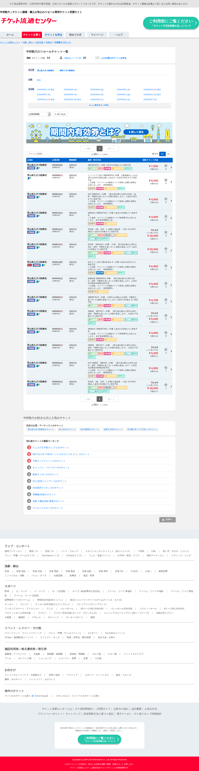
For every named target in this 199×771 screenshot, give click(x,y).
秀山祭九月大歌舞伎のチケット (41, 429)
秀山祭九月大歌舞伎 (45, 70)
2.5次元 (134, 571)
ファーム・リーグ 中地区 (151, 591)
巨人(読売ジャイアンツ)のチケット (50, 481)
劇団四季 (163, 571)
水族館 (37, 654)
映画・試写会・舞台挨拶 (79, 637)
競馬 (92, 617)
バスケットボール (148, 608)
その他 (98, 658)
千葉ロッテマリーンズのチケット (49, 461)
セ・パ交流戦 (58, 591)
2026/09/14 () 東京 (72, 99)
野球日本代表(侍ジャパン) (50, 600)
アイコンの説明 (35, 154)
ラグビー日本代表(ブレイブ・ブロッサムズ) (75, 613)
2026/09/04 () (97, 90)
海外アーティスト (155, 555)
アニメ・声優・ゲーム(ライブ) (20, 555)
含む (162, 154)
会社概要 (136, 708)
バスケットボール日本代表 (18, 613)
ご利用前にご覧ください (171, 23)
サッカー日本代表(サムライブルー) (52, 604)
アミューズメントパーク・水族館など (23, 675)
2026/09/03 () (70, 90)
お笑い (148, 571)
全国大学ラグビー (165, 613)
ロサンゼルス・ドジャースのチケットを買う (78, 696)
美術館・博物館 (77, 654)
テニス (50, 608)
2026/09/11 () (123, 94)
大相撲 (8, 617)
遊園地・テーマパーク (15, 654)
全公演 (31, 70)
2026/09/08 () (70, 94)
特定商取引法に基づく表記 (98, 713)
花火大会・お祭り (106, 637)
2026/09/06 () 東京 (152, 90)
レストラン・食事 (67, 658)
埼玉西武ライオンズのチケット (48, 488)
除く (169, 154)
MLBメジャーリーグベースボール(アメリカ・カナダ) (96, 600)
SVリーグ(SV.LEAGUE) (92, 608)
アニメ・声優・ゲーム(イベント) (65, 633)
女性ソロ (49, 551)
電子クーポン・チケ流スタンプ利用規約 (139, 713)
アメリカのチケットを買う (18, 696)
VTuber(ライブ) (74, 555)
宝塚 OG (119, 571)
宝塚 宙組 (86, 571)
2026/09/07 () (43, 94)
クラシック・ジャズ (181, 555)
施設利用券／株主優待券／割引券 (26, 648)
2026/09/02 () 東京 (46, 90)
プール (8, 658)
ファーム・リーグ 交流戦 (26, 595)
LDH (153, 551)
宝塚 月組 (37, 571)
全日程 (31, 89)
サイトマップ (73, 713)
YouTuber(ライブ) (50, 555)
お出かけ (10, 669)
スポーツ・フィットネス (97, 675)
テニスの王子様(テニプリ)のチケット (51, 447)
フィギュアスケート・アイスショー (22, 608)
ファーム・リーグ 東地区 (119, 591)
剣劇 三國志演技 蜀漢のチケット (48, 501)
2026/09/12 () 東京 (152, 94)
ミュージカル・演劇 (14, 575)
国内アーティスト (13, 551)
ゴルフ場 (96, 654)
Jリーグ (24, 604)
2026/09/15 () (97, 99)
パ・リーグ (39, 591)
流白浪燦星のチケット (89, 429)
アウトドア (72, 675)
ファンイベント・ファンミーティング (23, 633)
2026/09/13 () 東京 (46, 99)
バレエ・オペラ (39, 575)
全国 (30, 80)
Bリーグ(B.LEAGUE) (174, 608)
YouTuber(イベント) (115, 633)
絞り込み (61, 114)
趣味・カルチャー (13, 679)
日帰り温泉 (54, 675)
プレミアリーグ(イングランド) (91, 604)
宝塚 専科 (103, 571)
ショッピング (45, 658)
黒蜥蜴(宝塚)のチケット (44, 494)
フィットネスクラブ (133, 654)
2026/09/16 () (123, 99)
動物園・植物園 (54, 654)
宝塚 (7, 571)
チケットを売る (53, 34)
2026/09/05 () (123, 90)
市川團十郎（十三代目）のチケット (142, 429)
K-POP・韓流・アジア (129, 555)
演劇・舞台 (12, 566)
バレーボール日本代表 (121, 608)
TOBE (141, 551)
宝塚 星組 (70, 571)
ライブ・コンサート (17, 546)
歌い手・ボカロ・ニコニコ (176, 551)
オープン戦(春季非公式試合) (86, 591)
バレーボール (66, 608)
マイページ (97, 34)
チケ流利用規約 (83, 708)
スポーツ (10, 586)
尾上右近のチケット (67, 429)
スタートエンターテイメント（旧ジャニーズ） (108, 551)
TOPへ (169, 519)
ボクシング (53, 617)
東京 (39, 80)
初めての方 (75, 34)
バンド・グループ (69, 551)
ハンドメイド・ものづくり (42, 679)
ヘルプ (119, 34)
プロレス (36, 617)
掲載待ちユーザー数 (72, 58)
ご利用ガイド (102, 708)
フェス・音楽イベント (100, 555)
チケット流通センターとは (57, 708)
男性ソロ (33, 551)
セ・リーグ (21, 591)
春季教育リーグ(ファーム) (17, 600)
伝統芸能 (58, 575)
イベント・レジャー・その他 (23, 628)
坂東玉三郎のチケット (113, 429)
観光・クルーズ (123, 675)
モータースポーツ (74, 617)
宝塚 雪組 (53, 571)
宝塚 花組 (20, 571)
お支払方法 (151, 708)
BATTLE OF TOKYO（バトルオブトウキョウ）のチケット (61, 454)
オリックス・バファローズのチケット (51, 467)
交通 (85, 658)
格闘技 (21, 617)
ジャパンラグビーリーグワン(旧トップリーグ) (126, 613)
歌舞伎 (73, 575)
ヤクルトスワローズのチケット (48, 508)
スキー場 (112, 654)
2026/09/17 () (150, 99)
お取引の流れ (120, 708)
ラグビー (42, 613)
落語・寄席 (88, 575)
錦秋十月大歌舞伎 (67, 70)
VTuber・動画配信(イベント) (19, 637)
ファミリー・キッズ (50, 637)
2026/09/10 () (97, 94)
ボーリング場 (24, 658)
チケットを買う (32, 34)
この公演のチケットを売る (114, 58)
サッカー (9, 604)
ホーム (10, 34)
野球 (7, 591)
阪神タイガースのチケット (46, 474)
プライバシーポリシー (50, 713)
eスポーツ (93, 633)
